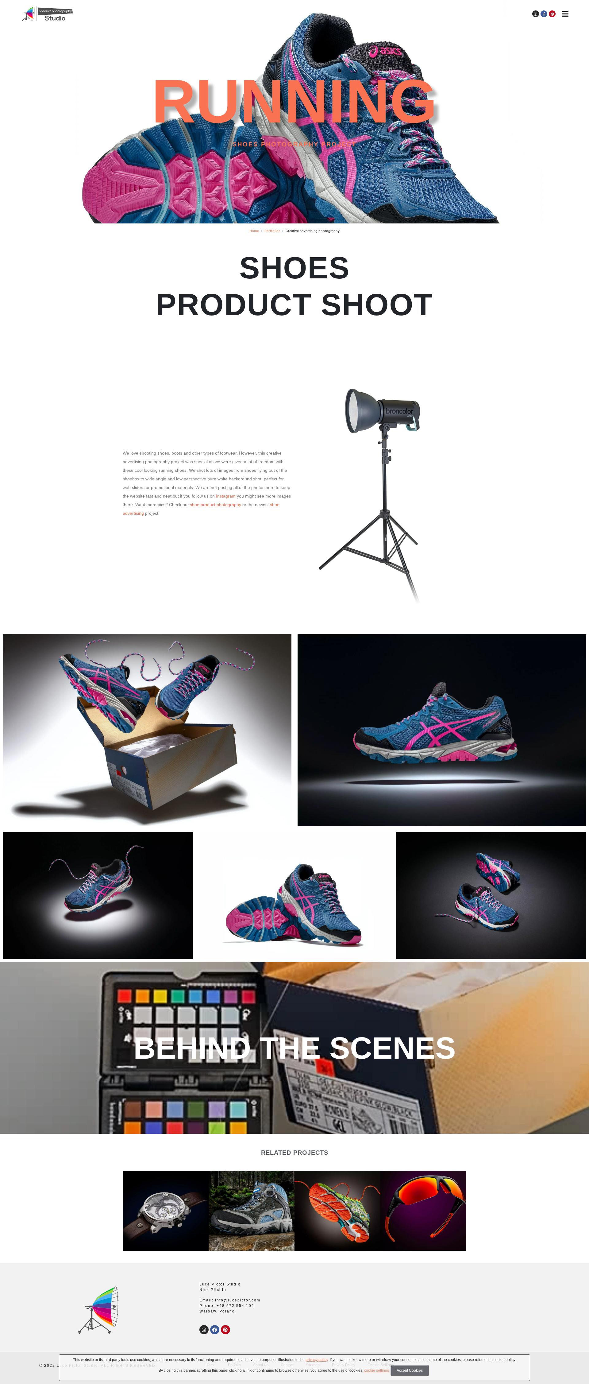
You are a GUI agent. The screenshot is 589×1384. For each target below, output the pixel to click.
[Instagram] (535, 13)
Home (254, 231)
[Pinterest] (552, 13)
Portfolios (272, 231)
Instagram (226, 496)
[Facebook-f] (544, 13)
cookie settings (376, 1370)
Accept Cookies (410, 1370)
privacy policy (317, 1360)
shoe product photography (215, 504)
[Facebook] (214, 1329)
